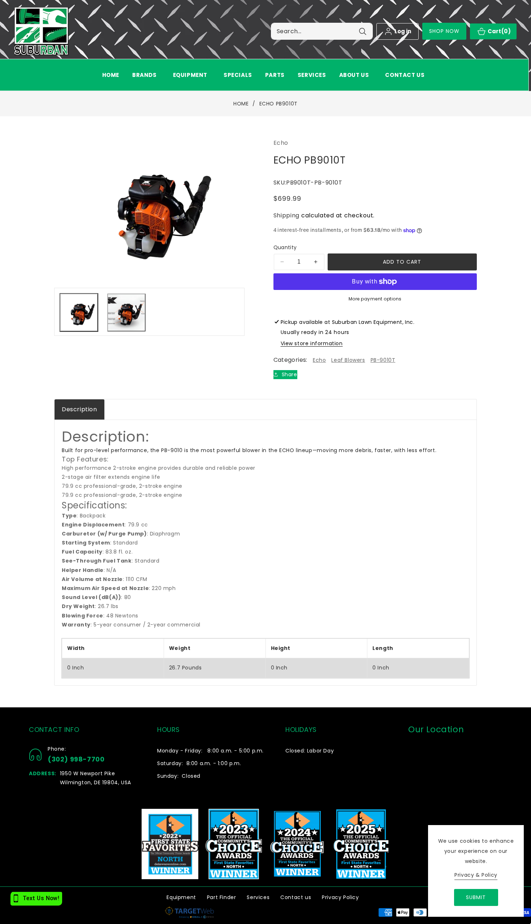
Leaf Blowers (348, 360)
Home (241, 104)
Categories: (290, 360)
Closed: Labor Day (309, 750)
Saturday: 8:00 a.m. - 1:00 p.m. (199, 763)
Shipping (286, 215)
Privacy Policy (340, 897)
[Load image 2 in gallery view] (126, 312)
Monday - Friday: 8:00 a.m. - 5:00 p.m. (210, 750)
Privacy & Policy (475, 875)
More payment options (375, 299)
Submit (476, 897)
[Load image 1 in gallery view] (79, 312)
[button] (146, 75)
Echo (319, 360)
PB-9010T (383, 360)
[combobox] (321, 31)
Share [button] (289, 374)
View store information (312, 343)
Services (258, 897)
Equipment (181, 897)
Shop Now (444, 31)
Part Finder (221, 897)
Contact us (295, 897)
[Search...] (362, 31)
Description (79, 409)
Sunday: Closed (178, 776)
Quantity (285, 247)
